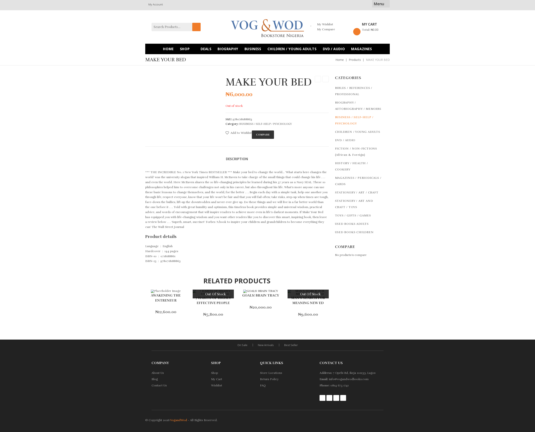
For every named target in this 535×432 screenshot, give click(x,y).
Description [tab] (237, 159)
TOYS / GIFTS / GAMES (353, 215)
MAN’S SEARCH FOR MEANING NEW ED (308, 300)
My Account (155, 4)
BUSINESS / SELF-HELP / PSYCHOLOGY (265, 124)
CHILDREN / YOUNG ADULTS (357, 132)
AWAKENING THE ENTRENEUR (166, 298)
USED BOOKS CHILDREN (354, 232)
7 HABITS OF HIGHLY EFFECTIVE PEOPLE (213, 300)
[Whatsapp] (343, 398)
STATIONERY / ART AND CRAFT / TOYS (354, 204)
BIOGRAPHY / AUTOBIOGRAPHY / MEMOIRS (358, 106)
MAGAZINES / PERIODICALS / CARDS (358, 181)
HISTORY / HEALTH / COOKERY (351, 166)
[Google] (336, 398)
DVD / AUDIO (345, 140)
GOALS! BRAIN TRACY (260, 295)
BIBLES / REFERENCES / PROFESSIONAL (353, 91)
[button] (238, 132)
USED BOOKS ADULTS (352, 224)
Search (196, 27)
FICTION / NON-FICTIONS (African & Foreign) (356, 152)
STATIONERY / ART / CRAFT (356, 192)
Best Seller (291, 345)
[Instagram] (322, 398)
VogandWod (178, 420)
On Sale (242, 345)
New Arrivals (266, 345)
